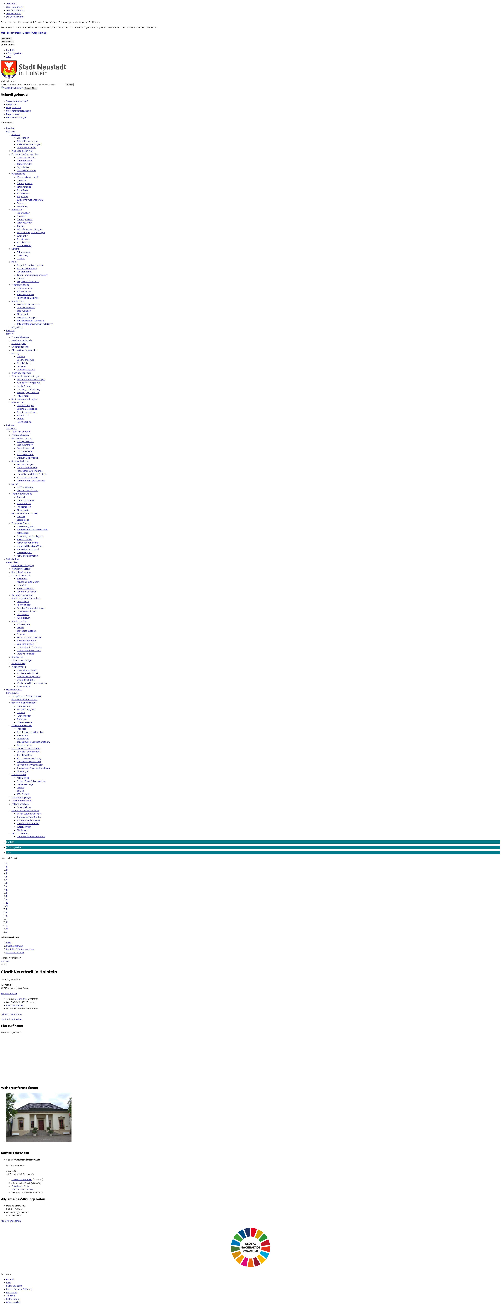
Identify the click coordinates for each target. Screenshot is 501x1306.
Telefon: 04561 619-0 (21, 1179)
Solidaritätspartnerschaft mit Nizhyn (35, 323)
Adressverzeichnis (26, 157)
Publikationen (23, 617)
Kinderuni (21, 366)
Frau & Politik (23, 395)
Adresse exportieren (11, 1014)
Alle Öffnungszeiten (11, 1220)
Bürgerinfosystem (15, 114)
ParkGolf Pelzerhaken (27, 555)
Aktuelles (15, 134)
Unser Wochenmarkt (27, 670)
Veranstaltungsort (26, 709)
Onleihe (20, 787)
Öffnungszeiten (14, 53)
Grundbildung (24, 807)
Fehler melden (13, 1302)
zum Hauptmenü (14, 6)
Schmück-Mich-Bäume (28, 820)
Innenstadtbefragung (22, 565)
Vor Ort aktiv (23, 614)
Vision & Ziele (23, 624)
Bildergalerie (23, 314)
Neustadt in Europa (26, 317)
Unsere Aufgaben (25, 526)
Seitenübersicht (14, 1285)
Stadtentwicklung (20, 284)
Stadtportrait (18, 301)
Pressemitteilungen (26, 640)
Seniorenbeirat (24, 271)
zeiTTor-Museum (25, 454)
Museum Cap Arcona (27, 457)
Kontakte (21, 180)
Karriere (20, 226)
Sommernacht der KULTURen (31, 480)
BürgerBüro (11, 104)
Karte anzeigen (9, 993)
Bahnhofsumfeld (25, 294)
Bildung (15, 353)
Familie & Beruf (24, 386)
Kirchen (20, 418)
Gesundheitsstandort (22, 595)
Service (20, 790)
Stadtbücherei (24, 363)
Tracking (10, 1295)
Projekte (21, 634)
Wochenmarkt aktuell (27, 673)
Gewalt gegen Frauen (28, 392)
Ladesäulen (22, 585)
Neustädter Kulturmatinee (30, 470)
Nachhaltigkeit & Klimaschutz (26, 598)
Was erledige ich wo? (17, 101)
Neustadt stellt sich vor (28, 304)
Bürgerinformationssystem (30, 199)
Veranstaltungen (20, 337)
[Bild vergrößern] (253, 1118)
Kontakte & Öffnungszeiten (25, 154)
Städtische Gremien (27, 268)
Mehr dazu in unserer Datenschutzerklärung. (23, 32)
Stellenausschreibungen (18, 110)
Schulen (21, 356)
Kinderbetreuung (20, 346)
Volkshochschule (25, 359)
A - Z (8, 56)
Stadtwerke (17, 657)
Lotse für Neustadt (26, 307)
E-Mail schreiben (14, 1005)
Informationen (24, 706)
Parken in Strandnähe (27, 542)
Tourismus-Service (20, 523)
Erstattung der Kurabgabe (30, 536)
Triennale (21, 728)
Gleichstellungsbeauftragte (31, 232)
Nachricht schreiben (11, 1019)
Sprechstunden (24, 163)
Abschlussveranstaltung (29, 758)
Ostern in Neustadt (26, 147)
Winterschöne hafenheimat (25, 810)
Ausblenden (6, 38)
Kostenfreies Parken (27, 591)
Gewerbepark (18, 663)
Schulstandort (24, 291)
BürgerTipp (22, 196)
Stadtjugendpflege (21, 372)
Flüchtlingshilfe (24, 421)
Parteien (21, 278)
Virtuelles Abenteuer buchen (31, 836)
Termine (21, 712)
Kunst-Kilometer (25, 451)
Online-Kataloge (25, 784)
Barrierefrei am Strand (28, 549)
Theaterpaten (24, 506)
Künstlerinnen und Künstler (30, 732)
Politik (14, 261)
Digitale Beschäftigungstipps (31, 781)
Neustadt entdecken (21, 438)
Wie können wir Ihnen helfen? (15, 84)
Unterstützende (24, 722)
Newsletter (22, 206)
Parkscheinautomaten (28, 581)
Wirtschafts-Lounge (21, 660)
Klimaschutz (23, 601)
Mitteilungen (23, 137)
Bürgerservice (18, 173)
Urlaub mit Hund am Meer (29, 546)
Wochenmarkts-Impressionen (32, 683)
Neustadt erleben (20, 461)
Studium (21, 258)
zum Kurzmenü (13, 13)
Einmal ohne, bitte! (26, 679)
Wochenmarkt (18, 666)
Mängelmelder (13, 107)
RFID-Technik (23, 794)
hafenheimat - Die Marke (29, 647)
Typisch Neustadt (25, 448)
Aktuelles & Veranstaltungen (31, 379)
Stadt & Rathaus (14, 945)
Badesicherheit (24, 539)
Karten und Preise (25, 500)
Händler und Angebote (28, 676)
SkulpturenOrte (24, 745)
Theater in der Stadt (27, 467)
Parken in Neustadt (20, 575)
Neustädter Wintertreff (28, 823)
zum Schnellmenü (15, 10)
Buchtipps (22, 719)
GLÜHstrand (22, 830)
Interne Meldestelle (26, 170)
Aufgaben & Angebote (28, 382)
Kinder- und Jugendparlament (32, 275)
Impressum (11, 1292)
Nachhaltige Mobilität (27, 297)
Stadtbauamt (24, 242)
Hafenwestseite (24, 288)
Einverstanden (7, 42)
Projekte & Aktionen (26, 611)
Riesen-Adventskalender (29, 637)
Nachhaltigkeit (24, 604)
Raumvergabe (24, 186)
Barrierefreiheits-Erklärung (19, 1289)
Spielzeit (21, 497)
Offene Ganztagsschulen (24, 350)
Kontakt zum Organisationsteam (33, 741)
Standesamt (23, 193)
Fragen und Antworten (28, 281)
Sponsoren (22, 735)
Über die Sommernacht (28, 751)
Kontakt (10, 50)
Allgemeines (23, 777)
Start (8, 942)
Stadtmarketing (24, 245)
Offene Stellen (24, 252)
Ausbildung (22, 255)
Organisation (23, 167)
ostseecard (22, 532)
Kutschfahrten (24, 826)
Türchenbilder (24, 715)
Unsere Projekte (24, 552)
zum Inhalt (11, 3)
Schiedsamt (23, 415)
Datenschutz (12, 1299)
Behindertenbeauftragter (29, 229)
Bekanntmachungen (16, 117)
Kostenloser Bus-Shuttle (29, 761)
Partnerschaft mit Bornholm (30, 320)
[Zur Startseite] (33, 77)
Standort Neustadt (20, 568)
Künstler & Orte (24, 755)
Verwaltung (17, 209)
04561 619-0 (21, 998)
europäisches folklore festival (31, 474)
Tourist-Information (21, 431)
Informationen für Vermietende (32, 529)
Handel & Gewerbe (21, 572)
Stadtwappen (24, 310)
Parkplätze (22, 578)
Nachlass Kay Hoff (26, 369)
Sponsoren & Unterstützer (30, 764)
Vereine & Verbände (21, 340)
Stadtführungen (25, 444)
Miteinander (17, 402)
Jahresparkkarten (25, 588)
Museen (15, 483)
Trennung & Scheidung (28, 389)
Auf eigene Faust (25, 441)
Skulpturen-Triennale (27, 477)
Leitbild (20, 627)
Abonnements (24, 503)
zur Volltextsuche (14, 16)
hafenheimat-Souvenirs (29, 650)
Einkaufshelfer (24, 686)
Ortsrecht (21, 203)
